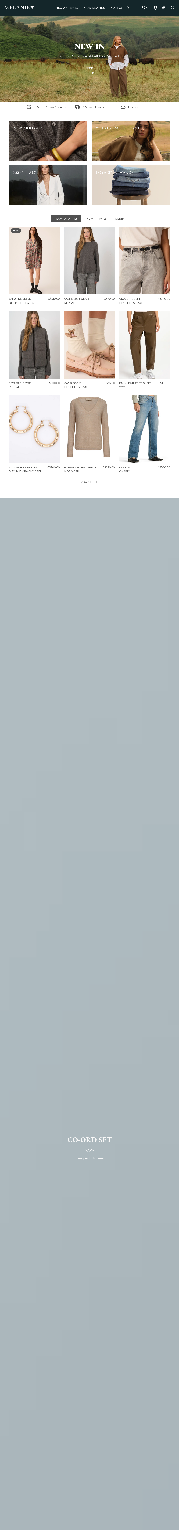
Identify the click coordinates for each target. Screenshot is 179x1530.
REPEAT (69, 303)
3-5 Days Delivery (93, 107)
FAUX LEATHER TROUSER (135, 383)
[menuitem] (66, 8)
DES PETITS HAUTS (21, 303)
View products (87, 1158)
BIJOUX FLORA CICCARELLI (26, 471)
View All (86, 482)
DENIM (119, 218)
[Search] (172, 8)
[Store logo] (26, 8)
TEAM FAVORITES (66, 218)
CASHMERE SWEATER (77, 299)
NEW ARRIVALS (66, 8)
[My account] (155, 8)
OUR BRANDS (94, 8)
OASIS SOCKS (72, 383)
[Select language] (145, 8)
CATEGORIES (120, 8)
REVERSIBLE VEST (20, 383)
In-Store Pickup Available (50, 107)
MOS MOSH (71, 471)
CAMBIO (124, 471)
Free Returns (136, 107)
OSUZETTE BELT (129, 299)
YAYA (122, 387)
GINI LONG (126, 467)
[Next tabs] (128, 8)
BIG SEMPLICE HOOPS (23, 467)
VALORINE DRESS (20, 299)
